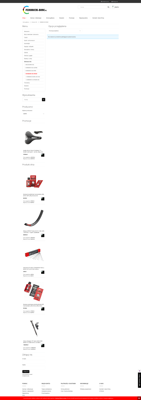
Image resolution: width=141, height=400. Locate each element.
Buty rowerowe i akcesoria (31, 34)
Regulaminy (25, 393)
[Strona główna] (34, 9)
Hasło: (24, 365)
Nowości (26, 86)
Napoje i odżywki (28, 46)
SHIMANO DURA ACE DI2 (33, 76)
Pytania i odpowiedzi (28, 391)
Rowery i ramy (28, 58)
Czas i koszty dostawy (67, 391)
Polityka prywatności (85, 389)
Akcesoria (26, 31)
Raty (23, 395)
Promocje (26, 89)
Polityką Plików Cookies (61, 398)
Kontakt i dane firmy (104, 389)
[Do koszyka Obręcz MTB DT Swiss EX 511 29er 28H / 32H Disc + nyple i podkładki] (42, 235)
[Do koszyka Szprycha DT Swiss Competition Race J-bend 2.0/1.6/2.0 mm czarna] (42, 272)
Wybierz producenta (27, 110)
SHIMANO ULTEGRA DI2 (33, 79)
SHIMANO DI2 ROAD (31, 73)
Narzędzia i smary (29, 49)
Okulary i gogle (28, 55)
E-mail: (24, 359)
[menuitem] (25, 18)
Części (26, 37)
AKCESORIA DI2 (30, 64)
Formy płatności (65, 389)
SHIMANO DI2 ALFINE (31, 67)
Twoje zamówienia (47, 389)
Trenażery (27, 83)
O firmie (101, 391)
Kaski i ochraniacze (29, 40)
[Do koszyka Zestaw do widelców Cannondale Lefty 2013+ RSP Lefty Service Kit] (42, 198)
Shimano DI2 (27, 61)
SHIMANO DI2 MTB (31, 70)
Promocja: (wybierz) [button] (54, 31)
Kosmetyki (27, 43)
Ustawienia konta (46, 391)
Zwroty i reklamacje (27, 389)
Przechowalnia (46, 393)
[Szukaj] (108, 7)
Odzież (26, 52)
